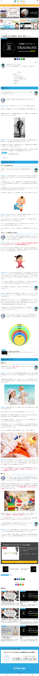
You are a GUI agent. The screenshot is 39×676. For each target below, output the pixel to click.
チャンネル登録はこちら (19, 561)
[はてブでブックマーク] (19, 59)
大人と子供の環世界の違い (19, 77)
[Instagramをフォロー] (16, 585)
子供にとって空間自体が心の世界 (20, 78)
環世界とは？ (16, 74)
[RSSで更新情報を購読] (23, 585)
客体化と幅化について (17, 80)
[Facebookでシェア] (17, 59)
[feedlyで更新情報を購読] (21, 585)
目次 (18, 72)
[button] (24, 59)
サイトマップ (29, 670)
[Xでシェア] (15, 59)
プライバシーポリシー (10, 670)
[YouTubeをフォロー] (18, 585)
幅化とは (16, 83)
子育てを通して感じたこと (18, 75)
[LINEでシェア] (22, 59)
